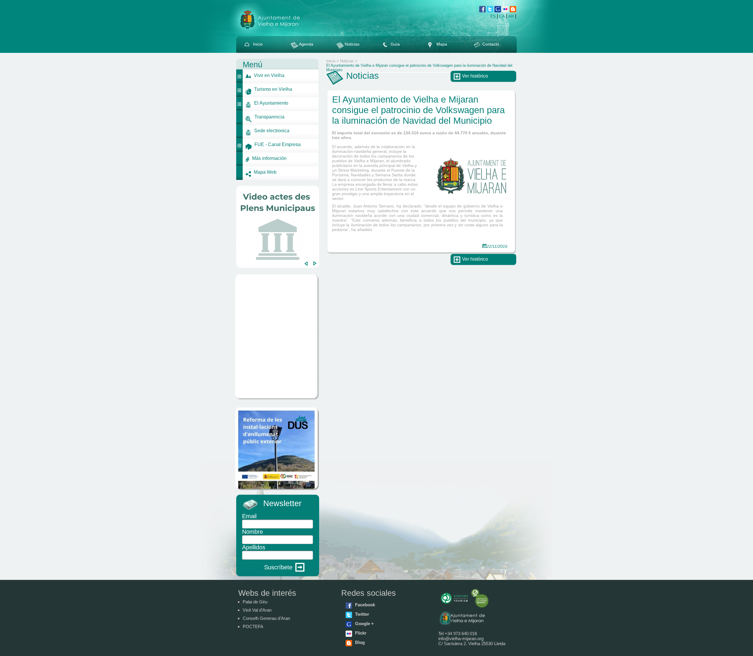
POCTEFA (253, 626)
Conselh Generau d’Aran (266, 618)
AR (511, 16)
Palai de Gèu (255, 601)
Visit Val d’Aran (257, 610)
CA (502, 16)
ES (493, 16)
